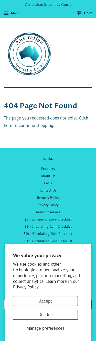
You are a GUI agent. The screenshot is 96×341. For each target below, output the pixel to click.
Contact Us (48, 190)
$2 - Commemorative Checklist (48, 219)
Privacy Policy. (26, 287)
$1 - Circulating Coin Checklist (48, 226)
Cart (87, 13)
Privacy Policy (48, 204)
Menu (15, 13)
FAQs (48, 182)
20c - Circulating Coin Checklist (48, 240)
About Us (48, 175)
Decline (45, 314)
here (8, 125)
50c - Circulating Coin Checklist (48, 233)
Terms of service (48, 211)
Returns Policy (48, 197)
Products (48, 168)
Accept (45, 301)
